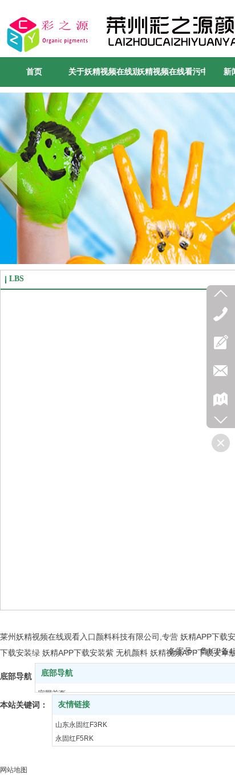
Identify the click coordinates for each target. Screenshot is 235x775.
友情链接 (74, 704)
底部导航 (57, 673)
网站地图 (13, 770)
